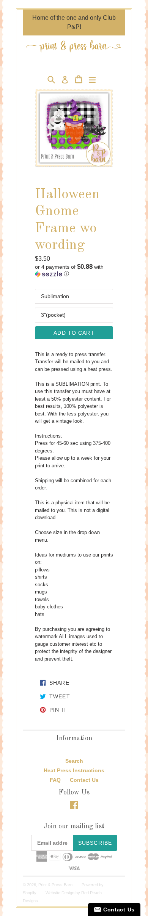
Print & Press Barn (55, 884)
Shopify (29, 892)
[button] (74, 270)
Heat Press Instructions (74, 770)
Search (74, 761)
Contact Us (84, 780)
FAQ (55, 780)
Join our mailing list (74, 826)
